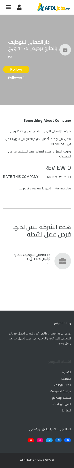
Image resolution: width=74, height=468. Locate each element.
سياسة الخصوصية (60, 391)
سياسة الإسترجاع (61, 397)
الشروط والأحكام (61, 404)
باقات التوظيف (62, 385)
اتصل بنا (66, 410)
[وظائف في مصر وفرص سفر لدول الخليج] (53, 7)
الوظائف (66, 378)
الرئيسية (66, 372)
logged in (48, 188)
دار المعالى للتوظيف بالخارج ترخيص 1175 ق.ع (32, 257)
